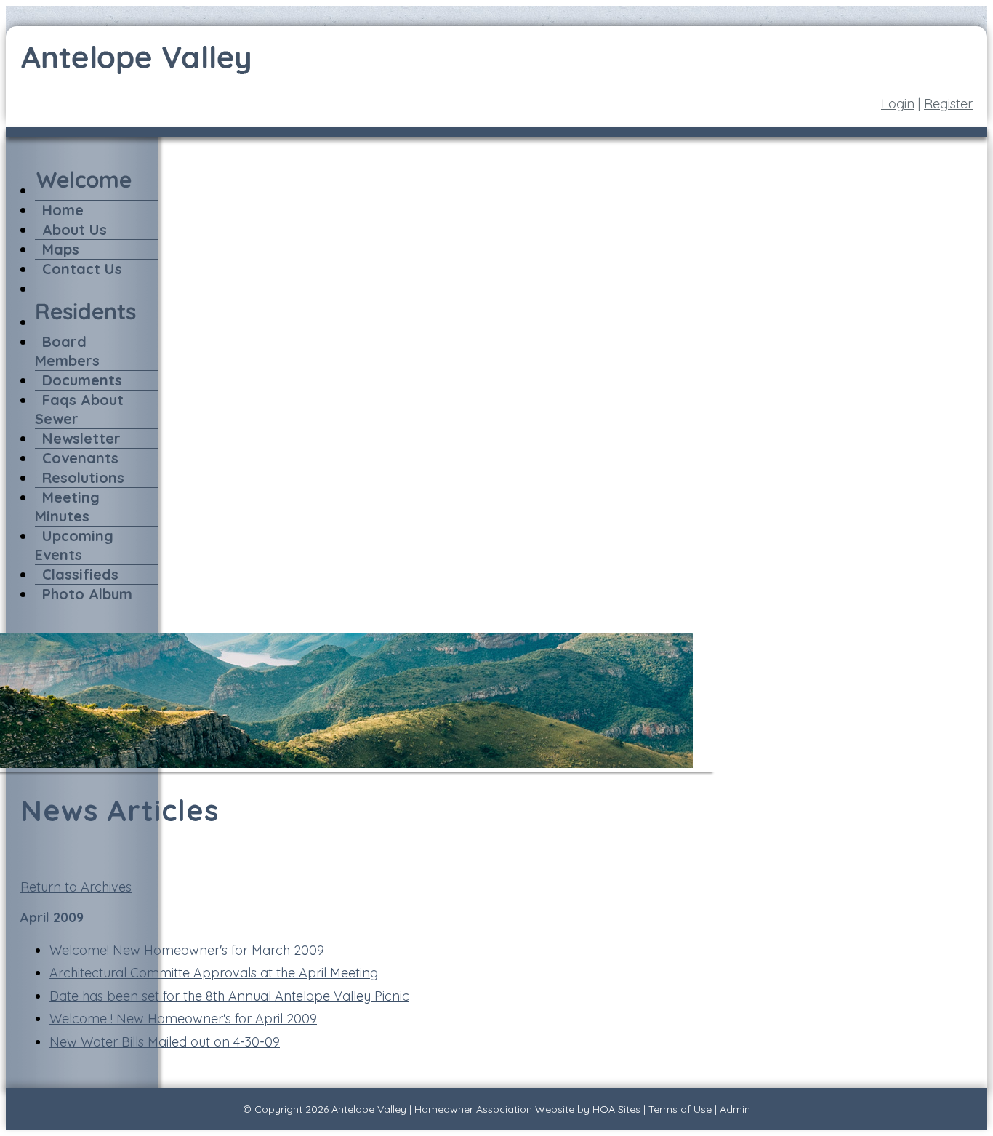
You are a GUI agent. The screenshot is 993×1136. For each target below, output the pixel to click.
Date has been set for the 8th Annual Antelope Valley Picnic (229, 996)
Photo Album (87, 594)
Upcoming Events (74, 545)
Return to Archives (76, 887)
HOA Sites (616, 1109)
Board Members (67, 350)
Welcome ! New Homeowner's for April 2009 (183, 1018)
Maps (60, 249)
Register (948, 103)
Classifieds (80, 574)
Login (897, 103)
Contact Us (82, 269)
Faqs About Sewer (79, 409)
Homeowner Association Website (494, 1109)
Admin (735, 1109)
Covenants (80, 458)
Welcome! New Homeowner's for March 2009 (186, 950)
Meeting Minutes (67, 506)
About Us (74, 229)
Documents (82, 380)
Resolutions (83, 477)
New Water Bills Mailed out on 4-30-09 (164, 1041)
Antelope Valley (368, 1109)
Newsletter (81, 438)
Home (63, 210)
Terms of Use (680, 1109)
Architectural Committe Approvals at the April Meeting (213, 972)
